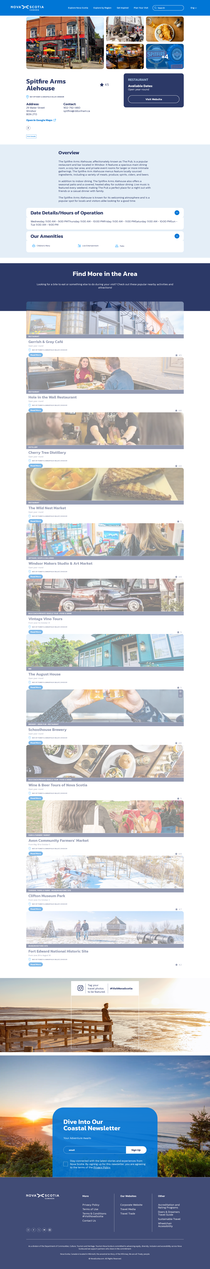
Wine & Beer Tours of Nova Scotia (57, 785)
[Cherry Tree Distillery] (105, 428)
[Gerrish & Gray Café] (105, 318)
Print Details (31, 136)
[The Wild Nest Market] (105, 484)
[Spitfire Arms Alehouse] (65, 43)
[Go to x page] (39, 1230)
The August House (44, 674)
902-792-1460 (71, 108)
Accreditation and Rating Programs (169, 1206)
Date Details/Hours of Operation (67, 212)
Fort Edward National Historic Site (58, 951)
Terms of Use (90, 1209)
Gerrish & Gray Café (45, 342)
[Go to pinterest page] (50, 1230)
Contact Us (89, 1220)
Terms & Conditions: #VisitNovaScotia (94, 1214)
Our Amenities (47, 236)
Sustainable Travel (169, 1219)
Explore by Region (102, 7)
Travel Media (128, 1209)
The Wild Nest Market (47, 508)
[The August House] (105, 650)
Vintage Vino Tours (45, 619)
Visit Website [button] (153, 99)
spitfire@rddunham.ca (76, 111)
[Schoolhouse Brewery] (105, 705)
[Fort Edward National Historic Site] (105, 927)
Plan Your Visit (141, 7)
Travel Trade (127, 1213)
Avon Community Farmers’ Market (58, 840)
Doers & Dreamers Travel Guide (169, 1213)
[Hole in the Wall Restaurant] (105, 373)
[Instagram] (80, 990)
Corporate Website (131, 1205)
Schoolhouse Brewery (47, 729)
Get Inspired (122, 7)
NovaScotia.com (97, 1258)
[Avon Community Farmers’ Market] (105, 816)
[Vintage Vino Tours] (105, 595)
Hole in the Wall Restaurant (52, 397)
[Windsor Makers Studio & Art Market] (105, 539)
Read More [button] (36, 354)
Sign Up (136, 1150)
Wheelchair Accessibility (165, 1224)
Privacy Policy (101, 1167)
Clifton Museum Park (46, 896)
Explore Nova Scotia (78, 7)
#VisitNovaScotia (121, 988)
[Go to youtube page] (44, 1230)
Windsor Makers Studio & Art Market (60, 563)
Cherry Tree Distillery (47, 452)
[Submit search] (155, 7)
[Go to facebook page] (28, 129)
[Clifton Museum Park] (105, 872)
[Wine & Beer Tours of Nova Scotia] (105, 761)
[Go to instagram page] (28, 1230)
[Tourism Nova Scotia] (27, 6)
